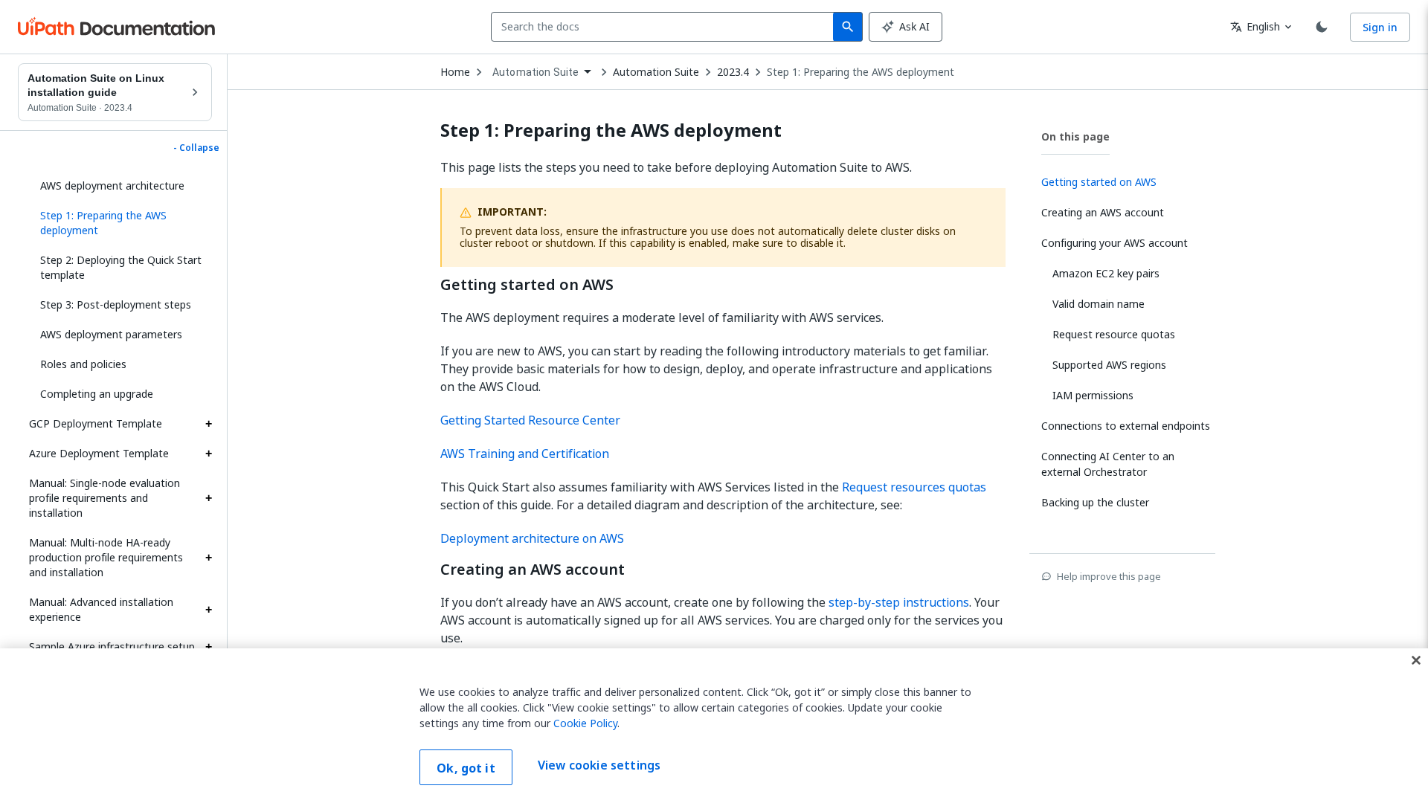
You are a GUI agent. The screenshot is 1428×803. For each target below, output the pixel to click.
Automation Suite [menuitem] (535, 72)
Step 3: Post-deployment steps (115, 304)
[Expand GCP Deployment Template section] (208, 423)
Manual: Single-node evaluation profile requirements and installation (104, 497)
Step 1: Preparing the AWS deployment (860, 72)
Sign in (1380, 27)
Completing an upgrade (96, 394)
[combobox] (665, 26)
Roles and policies (83, 364)
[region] (714, 725)
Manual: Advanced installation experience (101, 609)
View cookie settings (599, 766)
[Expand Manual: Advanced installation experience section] (208, 609)
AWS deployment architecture (112, 185)
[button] (120, 223)
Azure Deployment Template (99, 453)
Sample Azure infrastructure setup (112, 646)
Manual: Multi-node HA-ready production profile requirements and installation (106, 557)
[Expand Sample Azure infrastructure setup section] (208, 647)
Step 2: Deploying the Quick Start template (121, 267)
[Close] (1416, 660)
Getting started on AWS (527, 284)
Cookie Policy (585, 723)
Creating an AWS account (532, 569)
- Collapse (196, 148)
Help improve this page (1109, 576)
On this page (1075, 136)
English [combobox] (1255, 26)
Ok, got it (466, 768)
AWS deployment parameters (111, 334)
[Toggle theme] (1321, 26)
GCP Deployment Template (95, 423)
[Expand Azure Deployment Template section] (208, 453)
